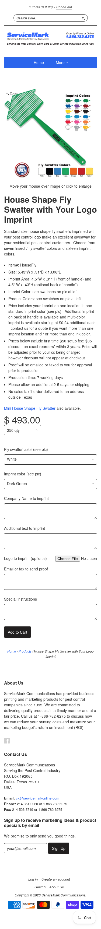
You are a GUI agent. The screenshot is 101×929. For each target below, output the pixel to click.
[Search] (83, 17)
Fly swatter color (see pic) (26, 449)
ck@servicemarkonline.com (37, 798)
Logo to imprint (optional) (25, 558)
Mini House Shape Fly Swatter (29, 408)
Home (39, 62)
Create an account (55, 879)
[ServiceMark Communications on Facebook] (7, 740)
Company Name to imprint (26, 498)
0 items (41, 7)
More (61, 62)
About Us (56, 887)
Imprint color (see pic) (22, 473)
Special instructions (20, 599)
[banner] (50, 38)
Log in (33, 879)
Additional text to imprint (24, 528)
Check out (64, 7)
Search (40, 887)
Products (25, 651)
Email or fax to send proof (26, 569)
